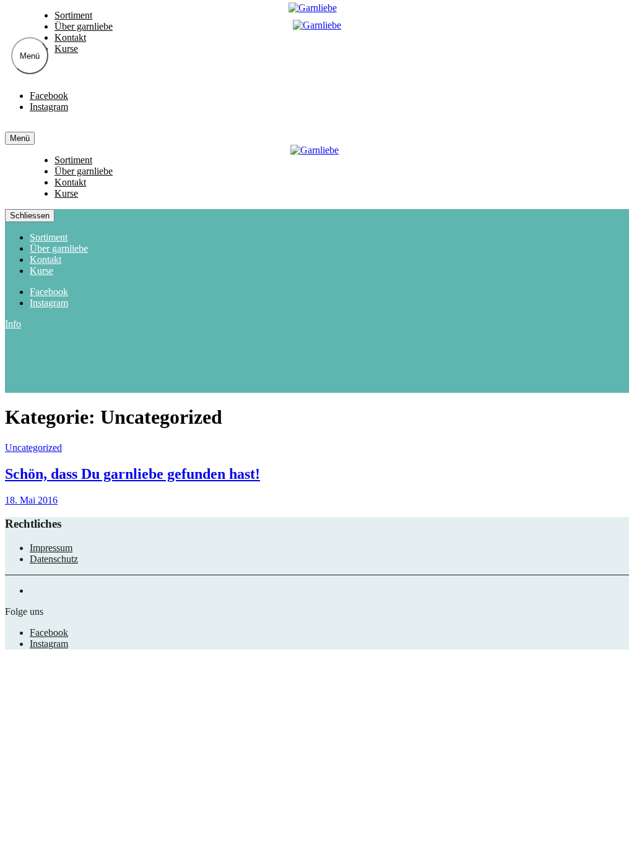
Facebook (49, 95)
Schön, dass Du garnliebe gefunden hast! (132, 474)
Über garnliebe (83, 26)
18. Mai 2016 (31, 500)
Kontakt (70, 37)
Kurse (66, 48)
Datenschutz (54, 559)
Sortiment (73, 15)
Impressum (51, 548)
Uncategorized (33, 447)
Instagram (49, 106)
